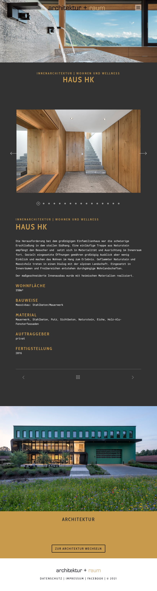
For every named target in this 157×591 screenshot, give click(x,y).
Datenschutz (51, 578)
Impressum (75, 578)
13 (102, 203)
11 (92, 203)
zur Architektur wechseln (78, 548)
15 (113, 203)
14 (108, 203)
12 (97, 203)
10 (86, 203)
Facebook (95, 578)
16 (118, 203)
